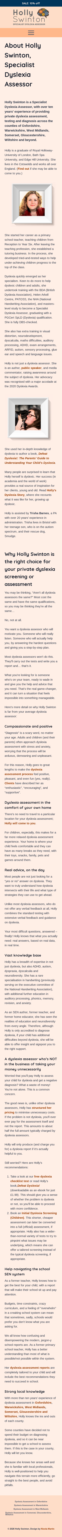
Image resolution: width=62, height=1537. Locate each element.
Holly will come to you (20, 823)
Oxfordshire (31, 126)
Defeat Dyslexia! (28, 1185)
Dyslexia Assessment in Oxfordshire (31, 1502)
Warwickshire (15, 130)
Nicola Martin (47, 1529)
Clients (9, 783)
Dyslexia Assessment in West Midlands (31, 1509)
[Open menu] (31, 32)
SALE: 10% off (31, 3)
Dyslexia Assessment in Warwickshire (31, 1505)
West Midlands (37, 130)
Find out (23, 168)
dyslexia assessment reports (30, 1367)
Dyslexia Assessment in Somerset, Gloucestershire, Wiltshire (28, 1514)
